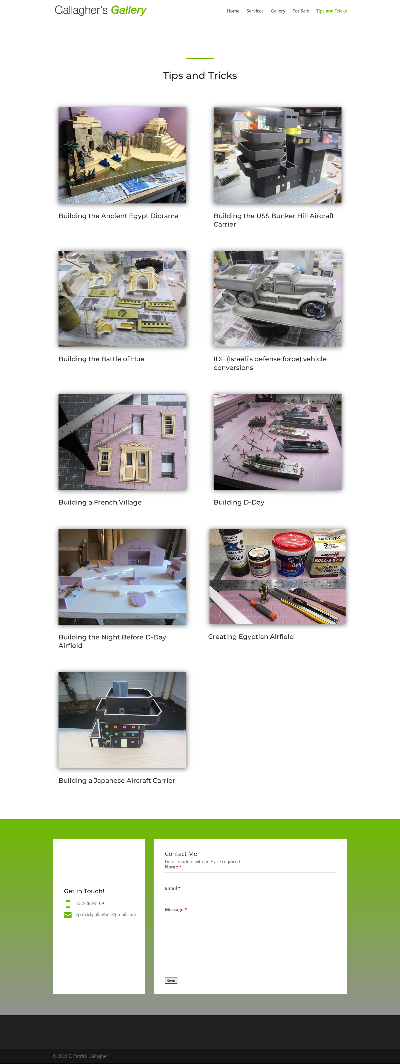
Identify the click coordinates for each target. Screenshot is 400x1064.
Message (176, 910)
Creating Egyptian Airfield (251, 637)
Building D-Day (239, 502)
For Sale (301, 11)
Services (255, 11)
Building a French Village (100, 502)
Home (233, 11)
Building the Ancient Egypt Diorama (119, 216)
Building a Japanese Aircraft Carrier (117, 780)
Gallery (278, 11)
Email (173, 888)
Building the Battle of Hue (101, 359)
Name (173, 867)
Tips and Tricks (331, 11)
